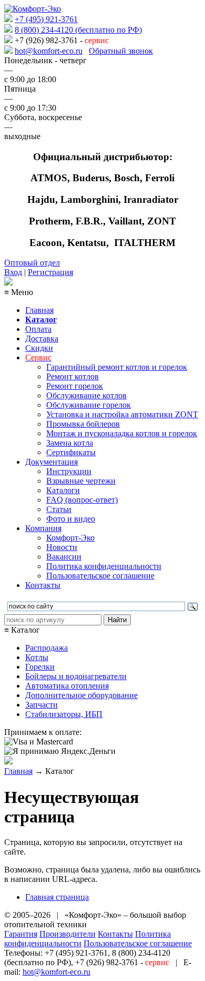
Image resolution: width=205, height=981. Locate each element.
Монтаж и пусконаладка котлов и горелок (121, 433)
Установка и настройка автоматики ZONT (122, 414)
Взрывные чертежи (81, 480)
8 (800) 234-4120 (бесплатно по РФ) (78, 29)
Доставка (41, 338)
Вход (13, 272)
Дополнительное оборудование (81, 695)
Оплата (38, 329)
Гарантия (20, 933)
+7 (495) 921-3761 (46, 19)
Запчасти (41, 704)
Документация (51, 461)
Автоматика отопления (67, 685)
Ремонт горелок (74, 385)
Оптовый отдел (32, 262)
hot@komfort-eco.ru (49, 50)
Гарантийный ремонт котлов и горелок (116, 366)
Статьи (58, 509)
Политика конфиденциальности (103, 566)
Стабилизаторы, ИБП (63, 714)
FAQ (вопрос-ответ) (82, 499)
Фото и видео (70, 518)
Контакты (42, 585)
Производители (67, 933)
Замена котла (69, 442)
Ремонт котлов (72, 376)
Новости (61, 547)
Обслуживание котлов (86, 395)
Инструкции (68, 471)
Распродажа (46, 647)
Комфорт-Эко (70, 537)
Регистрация (50, 272)
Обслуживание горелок (88, 404)
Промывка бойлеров (83, 423)
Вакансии (63, 556)
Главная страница (57, 896)
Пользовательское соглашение (100, 575)
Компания (43, 528)
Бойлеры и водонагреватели (76, 676)
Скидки (39, 348)
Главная (39, 310)
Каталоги (63, 490)
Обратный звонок (121, 50)
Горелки (40, 666)
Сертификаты (71, 452)
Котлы (36, 657)
